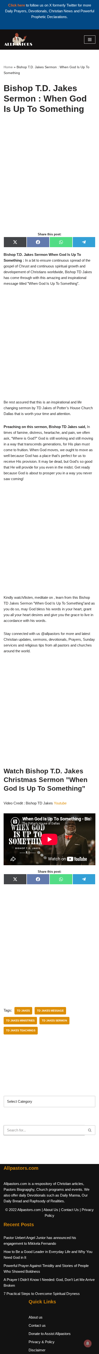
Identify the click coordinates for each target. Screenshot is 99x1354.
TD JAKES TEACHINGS (20, 1030)
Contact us (37, 1325)
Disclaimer (37, 1350)
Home (8, 67)
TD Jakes (23, 1010)
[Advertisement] (49, 178)
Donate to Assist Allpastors (50, 1334)
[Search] (90, 1130)
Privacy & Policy (42, 1342)
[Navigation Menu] (89, 39)
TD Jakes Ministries (20, 1020)
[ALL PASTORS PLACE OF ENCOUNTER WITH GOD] (18, 39)
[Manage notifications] (88, 1343)
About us (36, 1317)
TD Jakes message (50, 1010)
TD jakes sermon (54, 1020)
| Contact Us (69, 1210)
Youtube (60, 803)
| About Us (50, 1210)
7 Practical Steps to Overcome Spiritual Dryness (42, 1294)
